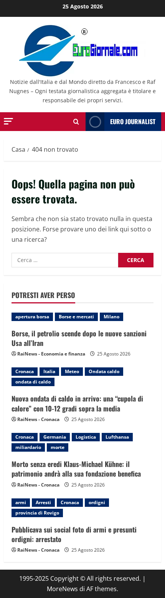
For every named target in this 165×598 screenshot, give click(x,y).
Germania (54, 437)
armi (20, 502)
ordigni (97, 502)
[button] (8, 121)
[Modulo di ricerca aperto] (76, 121)
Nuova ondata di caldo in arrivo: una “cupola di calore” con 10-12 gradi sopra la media (77, 403)
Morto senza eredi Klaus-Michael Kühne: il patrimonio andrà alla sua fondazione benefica (76, 468)
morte (57, 447)
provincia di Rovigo (37, 513)
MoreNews (62, 589)
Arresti (43, 502)
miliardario (28, 447)
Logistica (86, 437)
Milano (111, 316)
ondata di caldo (33, 381)
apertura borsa (32, 316)
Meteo (72, 371)
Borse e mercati (76, 316)
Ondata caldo (104, 371)
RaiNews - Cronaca (38, 419)
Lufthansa (117, 437)
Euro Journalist (132, 121)
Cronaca (24, 371)
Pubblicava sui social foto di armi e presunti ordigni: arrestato (74, 534)
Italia (49, 371)
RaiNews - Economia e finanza (51, 354)
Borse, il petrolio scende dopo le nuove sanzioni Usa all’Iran (79, 338)
